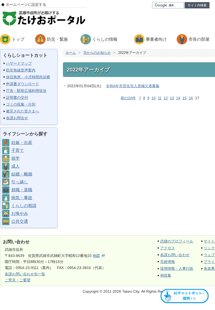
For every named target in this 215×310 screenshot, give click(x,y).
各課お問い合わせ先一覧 (25, 274)
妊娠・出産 (21, 142)
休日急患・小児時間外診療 (28, 77)
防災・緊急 (57, 39)
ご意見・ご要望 (17, 280)
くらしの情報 (104, 39)
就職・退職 (21, 190)
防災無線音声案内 (20, 70)
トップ (18, 39)
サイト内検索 (197, 5)
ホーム (71, 53)
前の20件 (128, 98)
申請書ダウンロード (22, 84)
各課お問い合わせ (175, 255)
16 (191, 98)
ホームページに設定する (26, 4)
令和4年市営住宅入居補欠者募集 (132, 86)
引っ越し (19, 182)
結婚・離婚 (21, 174)
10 (154, 98)
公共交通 (19, 221)
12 (166, 98)
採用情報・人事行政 (176, 268)
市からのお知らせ (97, 53)
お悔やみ (19, 213)
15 (184, 98)
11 (160, 98)
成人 (15, 166)
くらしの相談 (23, 205)
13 (172, 98)
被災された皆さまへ (22, 111)
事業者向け (156, 39)
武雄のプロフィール (176, 241)
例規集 (165, 275)
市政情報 (167, 262)
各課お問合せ (17, 118)
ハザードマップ (19, 63)
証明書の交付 (17, 97)
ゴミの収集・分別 (20, 104)
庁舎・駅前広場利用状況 (26, 91)
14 (178, 98)
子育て (17, 150)
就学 (15, 158)
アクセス (167, 248)
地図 (96, 256)
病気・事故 (21, 197)
